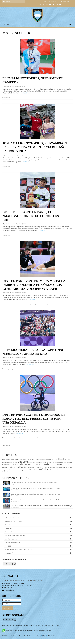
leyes (22, 466)
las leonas (25, 304)
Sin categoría (9, 553)
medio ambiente (11, 470)
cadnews (41, 459)
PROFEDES (8, 546)
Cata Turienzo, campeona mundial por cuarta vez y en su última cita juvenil (36, 494)
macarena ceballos (40, 304)
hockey (28, 464)
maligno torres (7, 97)
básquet (31, 459)
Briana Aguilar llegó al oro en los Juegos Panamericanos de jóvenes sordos (35, 488)
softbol (51, 470)
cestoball (54, 459)
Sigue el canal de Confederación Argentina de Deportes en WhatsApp (28, 631)
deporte (23, 461)
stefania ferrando (65, 470)
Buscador (8, 525)
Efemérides (8, 528)
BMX (5, 304)
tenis (3, 472)
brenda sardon (22, 459)
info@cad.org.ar (9, 590)
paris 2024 (28, 470)
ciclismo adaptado (7, 462)
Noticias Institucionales (12, 542)
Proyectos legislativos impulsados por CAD (18, 549)
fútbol (64, 462)
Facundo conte (9, 304)
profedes (42, 469)
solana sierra (56, 470)
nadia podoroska (29, 437)
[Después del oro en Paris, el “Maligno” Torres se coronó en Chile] (37, 190)
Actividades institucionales (13, 521)
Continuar (26, 93)
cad (37, 459)
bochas (12, 459)
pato (34, 469)
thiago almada (37, 437)
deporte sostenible (33, 462)
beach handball (6, 459)
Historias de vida (10, 532)
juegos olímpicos (6, 467)
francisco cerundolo (18, 304)
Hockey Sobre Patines (37, 465)
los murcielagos (48, 467)
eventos (40, 462)
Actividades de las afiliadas (13, 518)
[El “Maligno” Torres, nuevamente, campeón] (37, 56)
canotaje (46, 459)
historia (18, 464)
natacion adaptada (20, 470)
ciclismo (65, 459)
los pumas (55, 467)
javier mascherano (8, 437)
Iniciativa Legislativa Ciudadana (15, 535)
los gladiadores (31, 304)
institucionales (52, 464)
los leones (15, 437)
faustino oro (50, 462)
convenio (15, 462)
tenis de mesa (9, 472)
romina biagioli (56, 304)
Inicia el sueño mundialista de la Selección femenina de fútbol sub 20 (34, 482)
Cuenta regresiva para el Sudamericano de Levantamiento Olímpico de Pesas (36, 500)
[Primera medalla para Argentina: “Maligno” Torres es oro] (37, 328)
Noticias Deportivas (16, 86)
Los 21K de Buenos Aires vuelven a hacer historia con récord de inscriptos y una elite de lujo (41, 506)
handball (11, 465)
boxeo (16, 459)
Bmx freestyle (7, 369)
